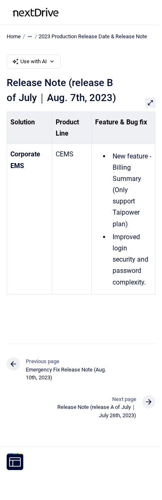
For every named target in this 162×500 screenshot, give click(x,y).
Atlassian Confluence (31, 488)
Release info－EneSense (99, 12)
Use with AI (33, 61)
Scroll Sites (95, 479)
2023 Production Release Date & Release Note (93, 36)
